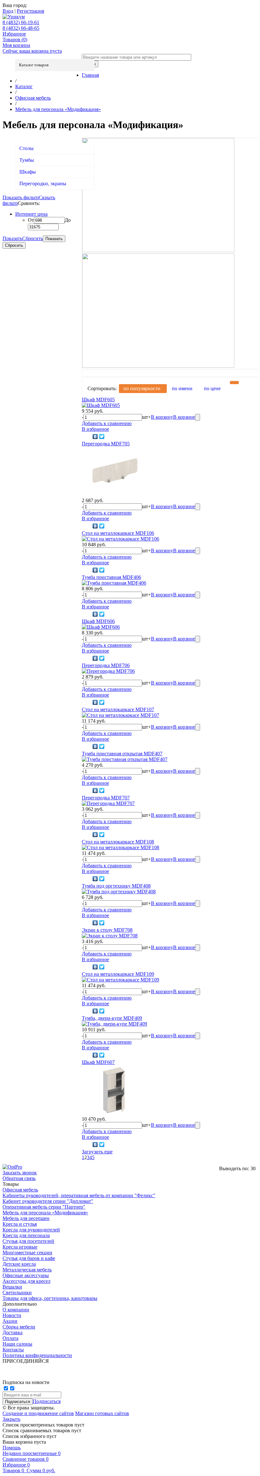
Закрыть (11, 1419)
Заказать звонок (20, 1172)
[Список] (253, 382)
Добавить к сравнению (107, 423)
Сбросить (32, 238)
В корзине (184, 417)
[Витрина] (234, 382)
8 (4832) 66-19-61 (21, 22)
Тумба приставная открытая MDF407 (122, 753)
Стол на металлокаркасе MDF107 (118, 709)
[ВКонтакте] (95, 436)
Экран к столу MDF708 (107, 930)
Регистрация (30, 11)
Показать (12, 238)
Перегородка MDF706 (106, 665)
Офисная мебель (33, 98)
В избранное (95, 429)
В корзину (162, 417)
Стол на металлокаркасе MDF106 (118, 533)
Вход (8, 11)
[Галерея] (243, 382)
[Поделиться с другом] (86, 436)
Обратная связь (19, 1178)
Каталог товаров (34, 64)
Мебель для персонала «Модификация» (58, 109)
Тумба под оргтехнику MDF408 (116, 886)
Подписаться (47, 1401)
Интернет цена (31, 214)
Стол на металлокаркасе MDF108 (118, 841)
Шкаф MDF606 (98, 621)
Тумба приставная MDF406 (111, 577)
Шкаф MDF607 (98, 1062)
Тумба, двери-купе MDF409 (112, 1018)
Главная (90, 75)
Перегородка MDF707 (106, 797)
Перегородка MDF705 (106, 443)
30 (253, 1168)
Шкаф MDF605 (98, 399)
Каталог (24, 86)
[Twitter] (102, 436)
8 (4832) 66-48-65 (21, 28)
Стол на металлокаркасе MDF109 (118, 974)
